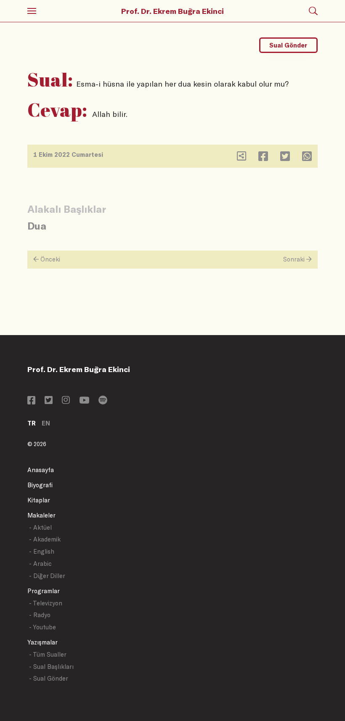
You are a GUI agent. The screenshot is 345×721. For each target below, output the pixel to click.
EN (46, 423)
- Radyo (39, 614)
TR (31, 423)
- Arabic (40, 563)
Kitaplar (38, 500)
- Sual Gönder (48, 678)
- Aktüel (40, 527)
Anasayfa (40, 469)
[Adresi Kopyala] (241, 157)
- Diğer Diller (47, 575)
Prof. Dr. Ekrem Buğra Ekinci (172, 11)
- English (41, 551)
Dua (36, 225)
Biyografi (40, 485)
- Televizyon (45, 603)
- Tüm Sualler (47, 654)
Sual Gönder (288, 45)
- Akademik (45, 539)
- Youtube (42, 627)
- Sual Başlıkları (51, 666)
